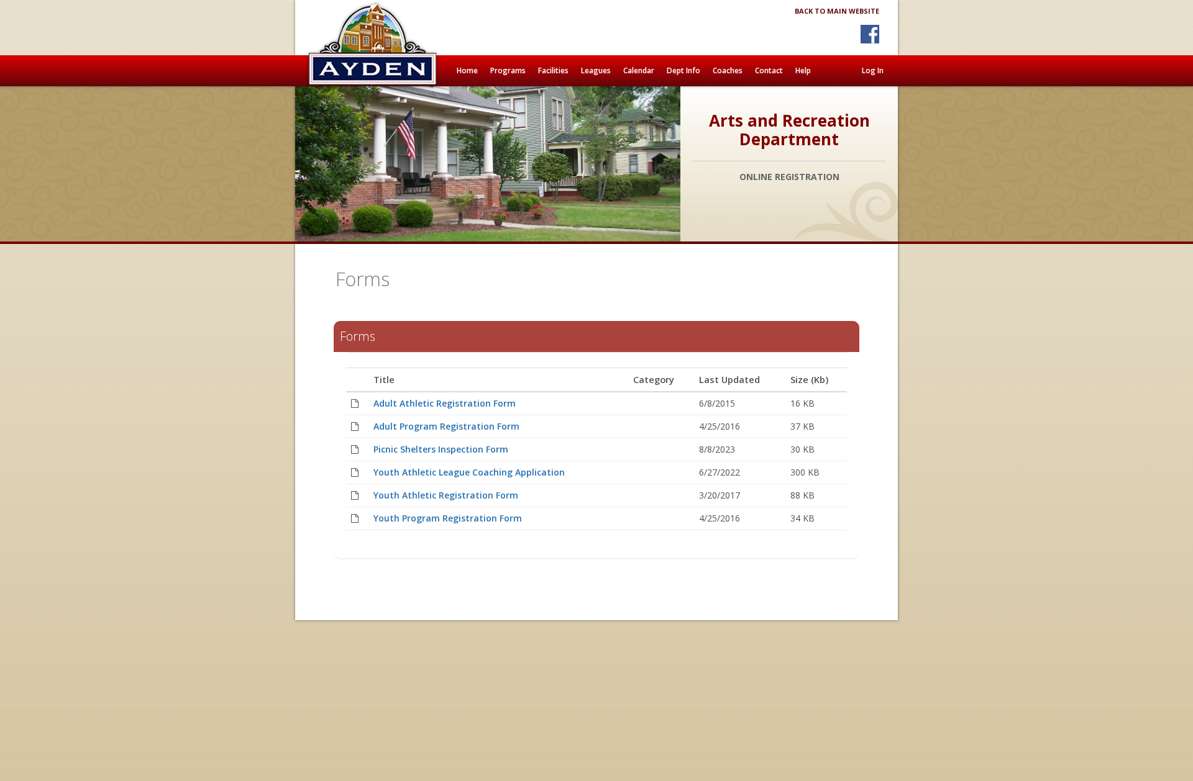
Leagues (596, 70)
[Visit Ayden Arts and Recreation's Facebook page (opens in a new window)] (870, 34)
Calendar (638, 70)
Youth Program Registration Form (447, 518)
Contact (769, 70)
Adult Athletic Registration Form (444, 403)
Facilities (553, 70)
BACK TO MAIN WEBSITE (837, 11)
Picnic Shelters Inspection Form (440, 449)
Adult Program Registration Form (446, 426)
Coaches (728, 70)
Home (467, 70)
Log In (873, 70)
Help (803, 70)
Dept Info (683, 70)
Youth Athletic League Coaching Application (469, 472)
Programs (508, 70)
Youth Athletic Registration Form (445, 495)
